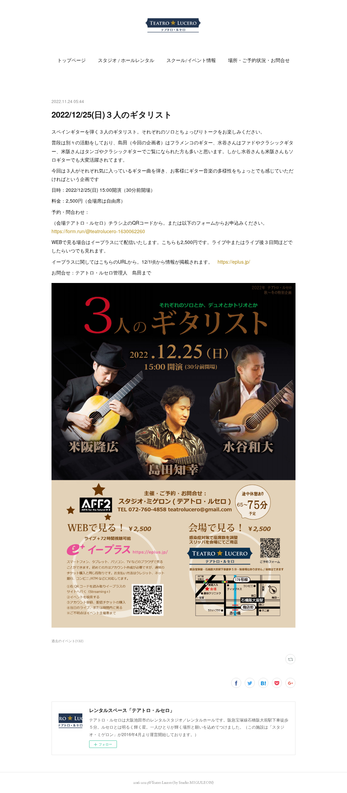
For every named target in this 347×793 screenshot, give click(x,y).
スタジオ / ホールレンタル (126, 60)
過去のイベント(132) (67, 640)
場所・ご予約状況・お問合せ (259, 60)
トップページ (71, 60)
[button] (71, 60)
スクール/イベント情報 (191, 60)
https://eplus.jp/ (234, 261)
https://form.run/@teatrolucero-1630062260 (98, 231)
